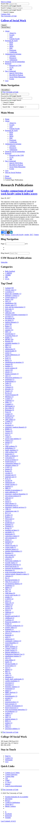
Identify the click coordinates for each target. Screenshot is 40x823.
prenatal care (10, 475)
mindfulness (10, 303)
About (7, 31)
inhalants (9, 677)
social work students (13, 439)
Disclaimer (8, 799)
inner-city (9, 603)
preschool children (12, 729)
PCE (8, 479)
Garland (9, 288)
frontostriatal (10, 381)
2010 (8, 694)
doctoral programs (12, 580)
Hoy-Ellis (9, 408)
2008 (8, 715)
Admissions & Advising (13, 54)
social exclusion (11, 460)
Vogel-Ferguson (11, 395)
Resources (12, 58)
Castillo (9, 421)
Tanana (8, 431)
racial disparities (11, 643)
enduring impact (11, 549)
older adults (10, 419)
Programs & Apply (11, 41)
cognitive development (14, 706)
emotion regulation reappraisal (16, 315)
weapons (9, 425)
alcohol (8, 698)
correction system (12, 536)
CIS (6, 778)
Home (7, 119)
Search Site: (5, 4)
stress (8, 601)
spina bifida (10, 660)
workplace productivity (14, 625)
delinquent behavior (13, 564)
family (8, 662)
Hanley (9, 299)
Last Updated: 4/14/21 (8, 821)
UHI (8, 500)
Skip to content (6, 2)
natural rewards (11, 545)
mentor (8, 442)
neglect (8, 723)
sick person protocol (13, 496)
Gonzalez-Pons (11, 336)
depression (10, 570)
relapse (8, 669)
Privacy (7, 800)
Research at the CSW (16, 155)
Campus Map (9, 776)
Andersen (9, 400)
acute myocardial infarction (15, 572)
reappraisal (10, 688)
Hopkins (9, 553)
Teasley (9, 391)
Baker (8, 326)
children (9, 605)
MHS (8, 345)
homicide (9, 635)
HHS (11, 44)
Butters (8, 517)
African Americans (12, 631)
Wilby (8, 402)
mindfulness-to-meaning (14, 362)
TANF (8, 543)
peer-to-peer (10, 555)
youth (8, 437)
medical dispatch (12, 322)
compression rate (12, 511)
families (9, 366)
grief (8, 637)
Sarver (8, 521)
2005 (8, 725)
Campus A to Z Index (12, 773)
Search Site (7, 107)
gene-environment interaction (16, 709)
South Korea (10, 461)
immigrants (10, 534)
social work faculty (17, 235)
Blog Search (5, 253)
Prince (8, 311)
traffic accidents (11, 456)
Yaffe (8, 383)
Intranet (7, 784)
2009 (8, 700)
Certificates (13, 52)
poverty (9, 608)
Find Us (8, 756)
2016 (8, 610)
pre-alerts (9, 320)
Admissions (13, 60)
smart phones (10, 503)
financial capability (12, 622)
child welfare (11, 452)
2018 (8, 324)
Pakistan (9, 524)
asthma (8, 606)
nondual (9, 486)
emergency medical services (15, 507)
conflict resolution (12, 681)
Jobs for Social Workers (13, 172)
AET (8, 376)
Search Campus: (6, 8)
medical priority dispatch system (17, 574)
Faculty (11, 35)
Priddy (8, 337)
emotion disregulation (13, 551)
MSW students (11, 646)
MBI (8, 488)
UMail (7, 780)
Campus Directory (11, 774)
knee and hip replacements (15, 307)
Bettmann (9, 410)
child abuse (10, 593)
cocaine (9, 473)
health (8, 624)
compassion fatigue (12, 463)
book (8, 358)
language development (14, 568)
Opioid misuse (11, 297)
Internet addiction (12, 652)
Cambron (9, 620)
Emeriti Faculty (14, 39)
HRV (8, 332)
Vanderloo (9, 585)
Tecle (8, 385)
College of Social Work (13, 20)
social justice (10, 666)
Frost (8, 412)
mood (8, 501)
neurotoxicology (11, 702)
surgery (8, 433)
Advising (12, 56)
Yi (7, 444)
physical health (11, 664)
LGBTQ (9, 599)
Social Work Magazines (17, 77)
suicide (8, 481)
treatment (9, 629)
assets (8, 353)
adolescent (10, 639)
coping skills (10, 547)
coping (8, 559)
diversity (9, 389)
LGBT (8, 467)
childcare (9, 612)
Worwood (9, 519)
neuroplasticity (11, 696)
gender (26, 235)
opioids (9, 330)
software (9, 498)
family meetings (11, 450)
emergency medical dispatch (15, 427)
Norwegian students (13, 561)
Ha (7, 578)
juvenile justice (11, 563)
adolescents (10, 349)
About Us (12, 33)
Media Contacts (10, 806)
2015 (8, 614)
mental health (10, 351)
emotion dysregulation (13, 490)
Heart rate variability (13, 294)
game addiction (11, 492)
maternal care (10, 477)
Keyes (8, 393)
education (9, 557)
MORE (9, 339)
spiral (8, 690)
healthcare (9, 416)
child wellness (11, 446)
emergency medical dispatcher (16, 494)
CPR (8, 509)
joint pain (9, 309)
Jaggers (8, 364)
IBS (7, 671)
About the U (9, 804)
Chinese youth (11, 648)
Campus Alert (5, 14)
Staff (11, 37)
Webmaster (9, 760)
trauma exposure (12, 374)
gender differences (12, 355)
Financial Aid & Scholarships (15, 62)
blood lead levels (12, 566)
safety (8, 675)
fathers (8, 587)
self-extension (11, 538)
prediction (9, 379)
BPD (8, 721)
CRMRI (8, 275)
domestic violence (12, 687)
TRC (8, 589)
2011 (8, 673)
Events (11, 79)
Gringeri (9, 387)
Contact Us (9, 758)
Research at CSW (15, 65)
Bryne (8, 423)
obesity (8, 372)
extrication (10, 458)
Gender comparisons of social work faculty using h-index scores (19, 192)
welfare (8, 713)
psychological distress (13, 584)
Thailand (9, 526)
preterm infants (11, 719)
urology (9, 645)
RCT (8, 513)
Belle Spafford (10, 271)
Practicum (12, 50)
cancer (9, 370)
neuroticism (10, 334)
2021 (8, 301)
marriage (9, 542)
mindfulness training (13, 656)
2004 (8, 727)
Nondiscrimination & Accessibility (16, 797)
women (8, 414)
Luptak (8, 398)
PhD (10, 48)
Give (6, 81)
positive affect (11, 627)
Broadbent (10, 318)
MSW (11, 46)
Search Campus (18, 107)
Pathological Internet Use (14, 654)
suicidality (9, 532)
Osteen (36, 235)
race (7, 667)
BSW (11, 42)
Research (8, 63)
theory (8, 360)
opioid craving (11, 484)
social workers (11, 368)
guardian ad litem (12, 530)
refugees (9, 418)
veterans (9, 576)
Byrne (8, 528)
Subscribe (4, 262)
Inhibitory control (12, 295)
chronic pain (11, 305)
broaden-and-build (12, 616)
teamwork (9, 454)
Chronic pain (10, 290)
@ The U (8, 782)
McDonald (10, 406)
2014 (8, 633)
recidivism (9, 522)
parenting (9, 685)
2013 (8, 658)
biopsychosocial (11, 708)
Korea (8, 471)
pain (7, 435)
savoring (9, 316)
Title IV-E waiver (12, 582)
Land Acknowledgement (13, 786)
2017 (31, 235)
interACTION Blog (16, 73)
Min (8, 347)
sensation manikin (12, 343)
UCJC (11, 67)
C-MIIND (8, 273)
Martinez (9, 397)
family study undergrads (14, 679)
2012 (8, 356)
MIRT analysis (11, 692)
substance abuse (11, 465)
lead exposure (11, 704)
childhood (9, 618)
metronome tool (11, 505)
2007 (8, 717)
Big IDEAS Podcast (16, 75)
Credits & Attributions (12, 802)
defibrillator (10, 448)
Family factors (11, 650)
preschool (9, 683)
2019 (8, 328)
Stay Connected (10, 71)
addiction (10, 313)
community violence (13, 641)
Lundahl (9, 404)
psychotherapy (11, 711)
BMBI (8, 429)
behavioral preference (13, 377)
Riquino (9, 341)
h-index (7, 235)
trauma (8, 469)
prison (8, 540)
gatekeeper (10, 482)
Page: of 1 (14, 244)
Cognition (9, 292)
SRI (10, 69)
